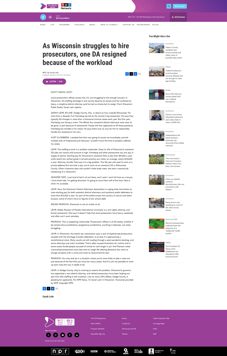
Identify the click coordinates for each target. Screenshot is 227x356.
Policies (124, 334)
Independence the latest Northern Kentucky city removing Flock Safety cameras (175, 140)
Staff (154, 334)
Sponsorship (143, 24)
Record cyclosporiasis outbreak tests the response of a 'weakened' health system (175, 228)
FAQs (155, 329)
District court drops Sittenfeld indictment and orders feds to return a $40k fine (174, 118)
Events (124, 318)
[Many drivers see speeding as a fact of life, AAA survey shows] (156, 203)
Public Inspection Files (161, 318)
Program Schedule (97, 329)
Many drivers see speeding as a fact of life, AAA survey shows (174, 206)
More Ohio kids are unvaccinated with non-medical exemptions (173, 97)
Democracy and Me (129, 329)
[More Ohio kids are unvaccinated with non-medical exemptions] (156, 94)
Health (168, 90)
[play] (43, 17)
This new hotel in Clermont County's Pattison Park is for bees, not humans (173, 162)
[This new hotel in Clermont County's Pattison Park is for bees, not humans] (156, 159)
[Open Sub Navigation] (47, 24)
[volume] (50, 17)
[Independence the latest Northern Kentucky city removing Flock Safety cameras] (156, 136)
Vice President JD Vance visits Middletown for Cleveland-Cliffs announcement (173, 251)
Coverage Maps (159, 323)
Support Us (128, 24)
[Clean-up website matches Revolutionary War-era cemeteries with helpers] (156, 180)
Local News (170, 44)
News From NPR (171, 219)
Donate (180, 6)
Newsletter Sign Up (98, 334)
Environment (170, 155)
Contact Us (126, 323)
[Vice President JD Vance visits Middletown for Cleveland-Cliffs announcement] (156, 247)
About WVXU (95, 323)
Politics (168, 67)
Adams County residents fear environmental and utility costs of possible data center (174, 52)
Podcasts (79, 24)
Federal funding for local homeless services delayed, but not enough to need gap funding (174, 75)
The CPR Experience (98, 318)
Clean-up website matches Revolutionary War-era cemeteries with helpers (175, 184)
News (42, 24)
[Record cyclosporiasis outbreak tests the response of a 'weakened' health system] (156, 224)
